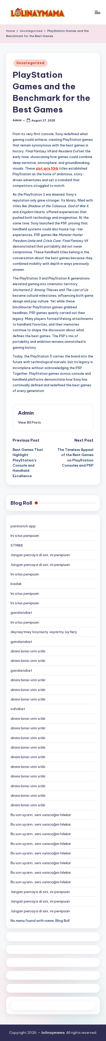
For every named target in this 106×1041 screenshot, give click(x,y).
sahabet (18, 708)
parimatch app (23, 526)
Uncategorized (30, 63)
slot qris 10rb (47, 168)
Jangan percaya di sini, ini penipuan (40, 555)
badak (16, 583)
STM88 (17, 545)
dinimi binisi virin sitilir (28, 651)
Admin (26, 413)
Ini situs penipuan (25, 535)
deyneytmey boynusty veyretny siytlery (44, 631)
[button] (29, 422)
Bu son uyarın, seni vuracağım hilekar (41, 814)
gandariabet (21, 612)
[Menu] (97, 12)
